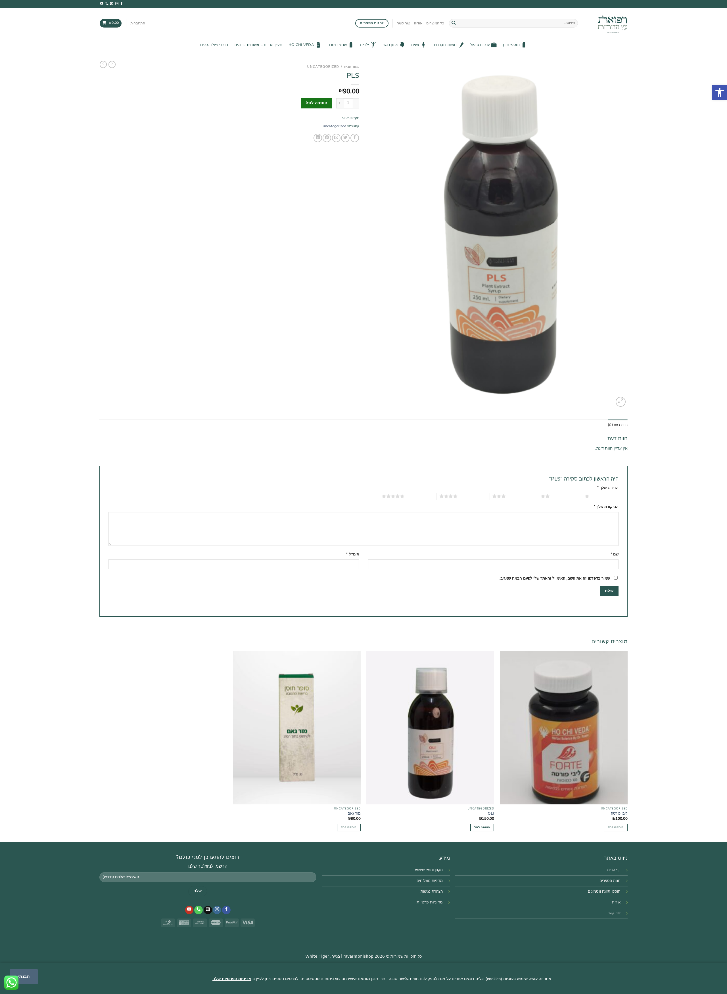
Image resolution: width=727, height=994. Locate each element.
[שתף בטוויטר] (345, 138)
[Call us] (106, 3)
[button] (719, 92)
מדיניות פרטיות (430, 902)
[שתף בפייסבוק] (354, 138)
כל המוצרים (435, 23)
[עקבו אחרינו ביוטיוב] (101, 3)
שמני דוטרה (337, 45)
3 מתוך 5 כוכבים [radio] (522, 496)
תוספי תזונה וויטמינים (604, 891)
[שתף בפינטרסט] (327, 138)
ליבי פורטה (619, 813)
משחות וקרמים (445, 45)
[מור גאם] (297, 727)
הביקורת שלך (606, 507)
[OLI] (430, 727)
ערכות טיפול (480, 45)
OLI (491, 813)
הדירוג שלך (608, 488)
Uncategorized (323, 67)
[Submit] (453, 23)
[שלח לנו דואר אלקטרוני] (111, 3)
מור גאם (354, 813)
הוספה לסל (316, 103)
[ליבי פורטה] (564, 727)
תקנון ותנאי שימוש (429, 870)
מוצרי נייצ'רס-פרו (214, 45)
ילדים (364, 45)
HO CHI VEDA (301, 45)
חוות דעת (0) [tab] (618, 425)
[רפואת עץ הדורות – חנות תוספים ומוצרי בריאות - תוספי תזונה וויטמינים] (607, 23)
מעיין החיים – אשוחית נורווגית (258, 45)
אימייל (352, 554)
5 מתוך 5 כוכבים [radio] (420, 496)
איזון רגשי (390, 45)
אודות (418, 23)
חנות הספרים (610, 880)
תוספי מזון (511, 45)
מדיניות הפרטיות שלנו (231, 978)
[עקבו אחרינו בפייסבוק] (121, 3)
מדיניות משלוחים (430, 880)
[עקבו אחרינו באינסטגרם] (116, 3)
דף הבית (614, 870)
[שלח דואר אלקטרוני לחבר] (336, 138)
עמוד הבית (351, 67)
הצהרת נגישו (433, 891)
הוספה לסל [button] (482, 827)
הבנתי (24, 976)
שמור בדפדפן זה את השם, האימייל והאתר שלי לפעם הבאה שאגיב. (555, 578)
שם (615, 554)
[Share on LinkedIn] (318, 138)
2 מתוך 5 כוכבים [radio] (566, 496)
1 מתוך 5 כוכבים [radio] (605, 496)
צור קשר (403, 23)
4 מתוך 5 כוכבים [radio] (473, 496)
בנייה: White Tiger (322, 956)
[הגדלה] (621, 402)
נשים (415, 45)
